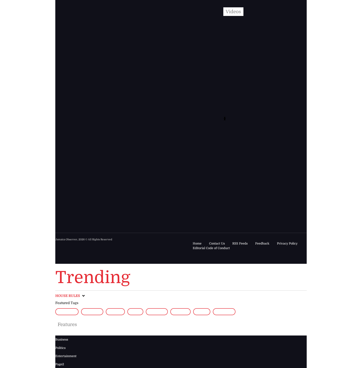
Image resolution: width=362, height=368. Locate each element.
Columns (92, 311)
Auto (135, 311)
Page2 (201, 311)
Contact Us (217, 243)
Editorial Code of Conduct (211, 248)
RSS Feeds (240, 243)
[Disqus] (172, 175)
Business (157, 311)
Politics (60, 348)
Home (197, 243)
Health (115, 311)
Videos (233, 11)
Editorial (67, 311)
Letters (180, 311)
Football (224, 311)
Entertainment (65, 356)
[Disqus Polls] (178, 67)
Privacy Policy (287, 243)
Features (67, 324)
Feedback (262, 243)
